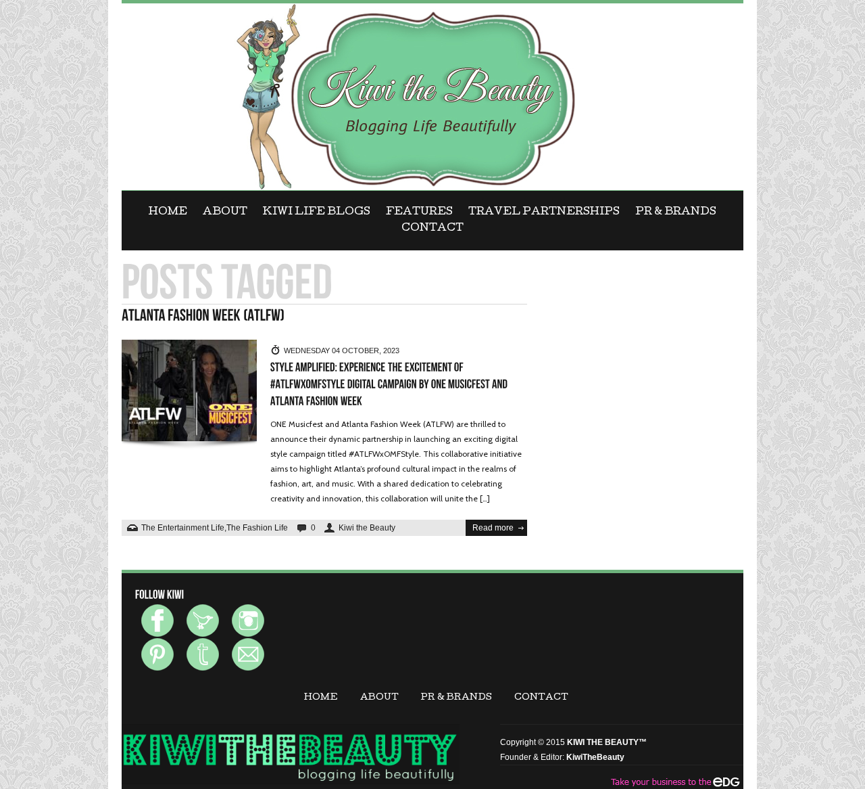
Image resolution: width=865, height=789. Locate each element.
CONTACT (432, 228)
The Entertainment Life (182, 528)
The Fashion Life (257, 528)
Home (168, 212)
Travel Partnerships (544, 212)
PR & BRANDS (675, 212)
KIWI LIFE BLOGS (316, 212)
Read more (493, 528)
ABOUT (225, 212)
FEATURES (419, 212)
